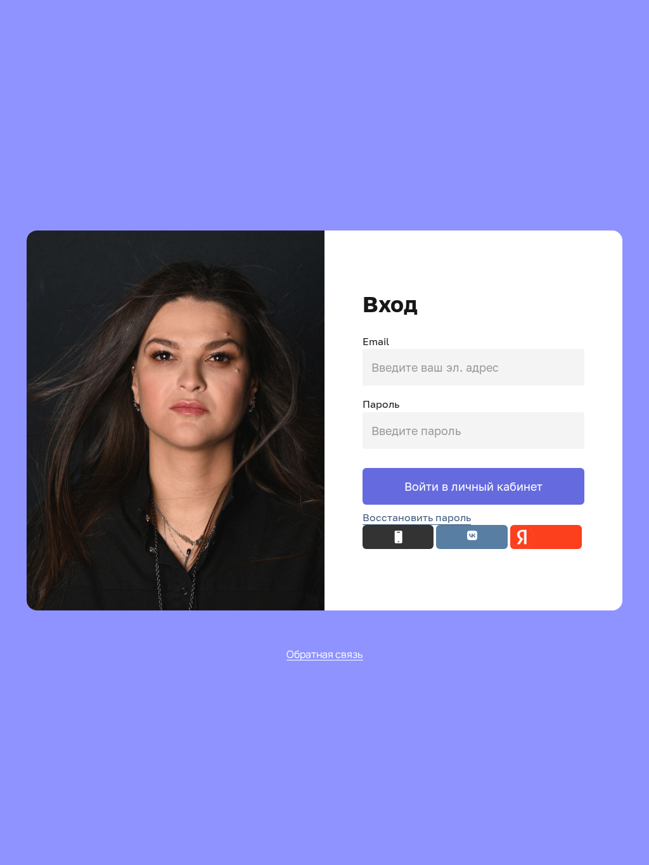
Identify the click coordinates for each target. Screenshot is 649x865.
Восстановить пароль (417, 517)
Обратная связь (324, 655)
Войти (423, 486)
